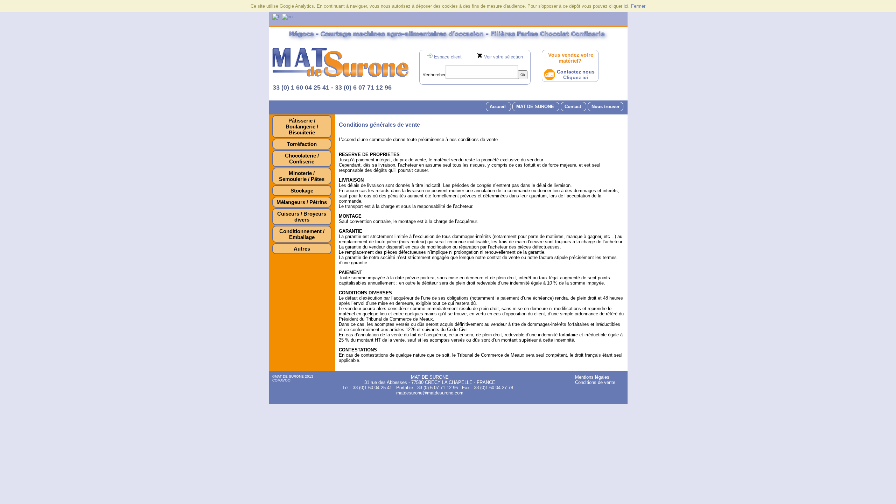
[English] (287, 16)
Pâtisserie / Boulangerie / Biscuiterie (302, 126)
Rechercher (434, 74)
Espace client (448, 56)
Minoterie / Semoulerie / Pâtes (301, 176)
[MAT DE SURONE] (340, 75)
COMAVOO (281, 380)
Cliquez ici (575, 77)
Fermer (638, 6)
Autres (302, 249)
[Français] (276, 16)
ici (626, 6)
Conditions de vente (595, 382)
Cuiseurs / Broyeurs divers (301, 217)
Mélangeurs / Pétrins (301, 202)
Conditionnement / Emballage (301, 234)
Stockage (301, 191)
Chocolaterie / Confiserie (302, 158)
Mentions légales (592, 377)
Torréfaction (302, 144)
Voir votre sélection (503, 56)
